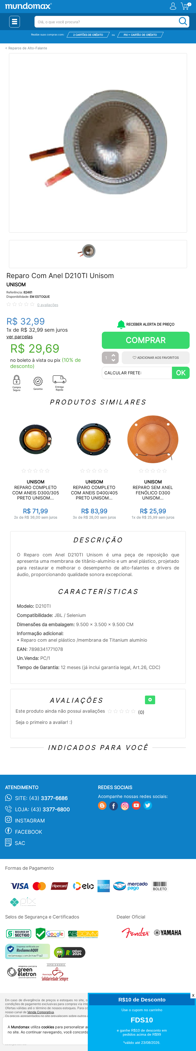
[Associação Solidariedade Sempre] (56, 974)
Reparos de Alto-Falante (27, 48)
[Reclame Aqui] (29, 953)
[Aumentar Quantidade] (113, 355)
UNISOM (16, 285)
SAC (20, 843)
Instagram (30, 821)
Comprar (146, 340)
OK (181, 373)
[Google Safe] (52, 935)
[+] (150, 700)
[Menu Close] (14, 22)
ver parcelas (19, 336)
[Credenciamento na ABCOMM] (84, 935)
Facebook (28, 832)
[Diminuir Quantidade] (113, 360)
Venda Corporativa (40, 1012)
